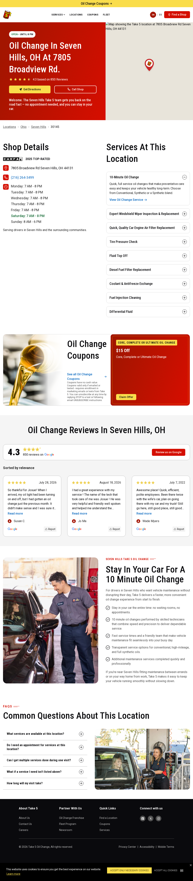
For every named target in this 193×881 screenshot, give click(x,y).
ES (160, 14)
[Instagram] (158, 818)
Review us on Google (169, 452)
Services (57, 14)
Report (51, 529)
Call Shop (77, 89)
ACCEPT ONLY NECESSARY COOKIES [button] (129, 870)
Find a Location (108, 817)
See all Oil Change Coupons (79, 376)
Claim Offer (126, 397)
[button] (190, 865)
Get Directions (32, 89)
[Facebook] (143, 818)
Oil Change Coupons (95, 3)
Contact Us (25, 823)
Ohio (24, 127)
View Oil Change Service (126, 200)
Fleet (106, 14)
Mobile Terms (166, 846)
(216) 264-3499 (22, 177)
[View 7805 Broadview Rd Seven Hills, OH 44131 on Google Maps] (149, 71)
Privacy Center (127, 846)
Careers (23, 830)
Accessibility (147, 846)
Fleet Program (67, 823)
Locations (76, 14)
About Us (24, 817)
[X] (150, 818)
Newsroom (65, 830)
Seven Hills (38, 127)
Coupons (92, 14)
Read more (15, 513)
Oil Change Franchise (71, 817)
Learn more (13, 873)
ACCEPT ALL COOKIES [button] (165, 870)
